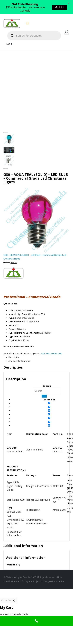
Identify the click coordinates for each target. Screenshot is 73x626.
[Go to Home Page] (4, 54)
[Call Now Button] (36, 621)
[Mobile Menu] (27, 23)
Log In (9, 44)
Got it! (59, 7)
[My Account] (67, 32)
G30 (43, 353)
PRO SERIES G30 (54, 353)
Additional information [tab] (23, 546)
